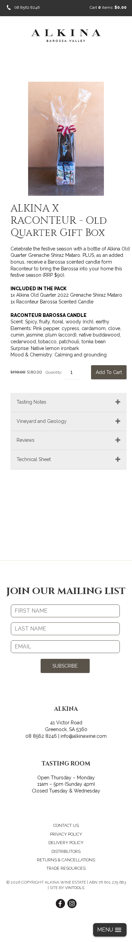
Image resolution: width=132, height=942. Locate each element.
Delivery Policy (66, 842)
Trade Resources (66, 868)
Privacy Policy (66, 834)
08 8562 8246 (27, 7)
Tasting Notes (31, 402)
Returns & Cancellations (66, 859)
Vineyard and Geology (42, 421)
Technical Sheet (34, 459)
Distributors (66, 851)
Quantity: (53, 372)
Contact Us (66, 825)
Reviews (26, 440)
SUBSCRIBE (65, 666)
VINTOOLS (74, 887)
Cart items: (108, 7)
